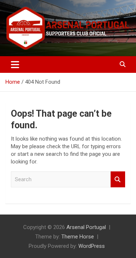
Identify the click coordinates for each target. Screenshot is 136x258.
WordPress (91, 246)
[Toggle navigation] (15, 64)
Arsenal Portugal (86, 227)
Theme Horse (77, 236)
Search (118, 179)
